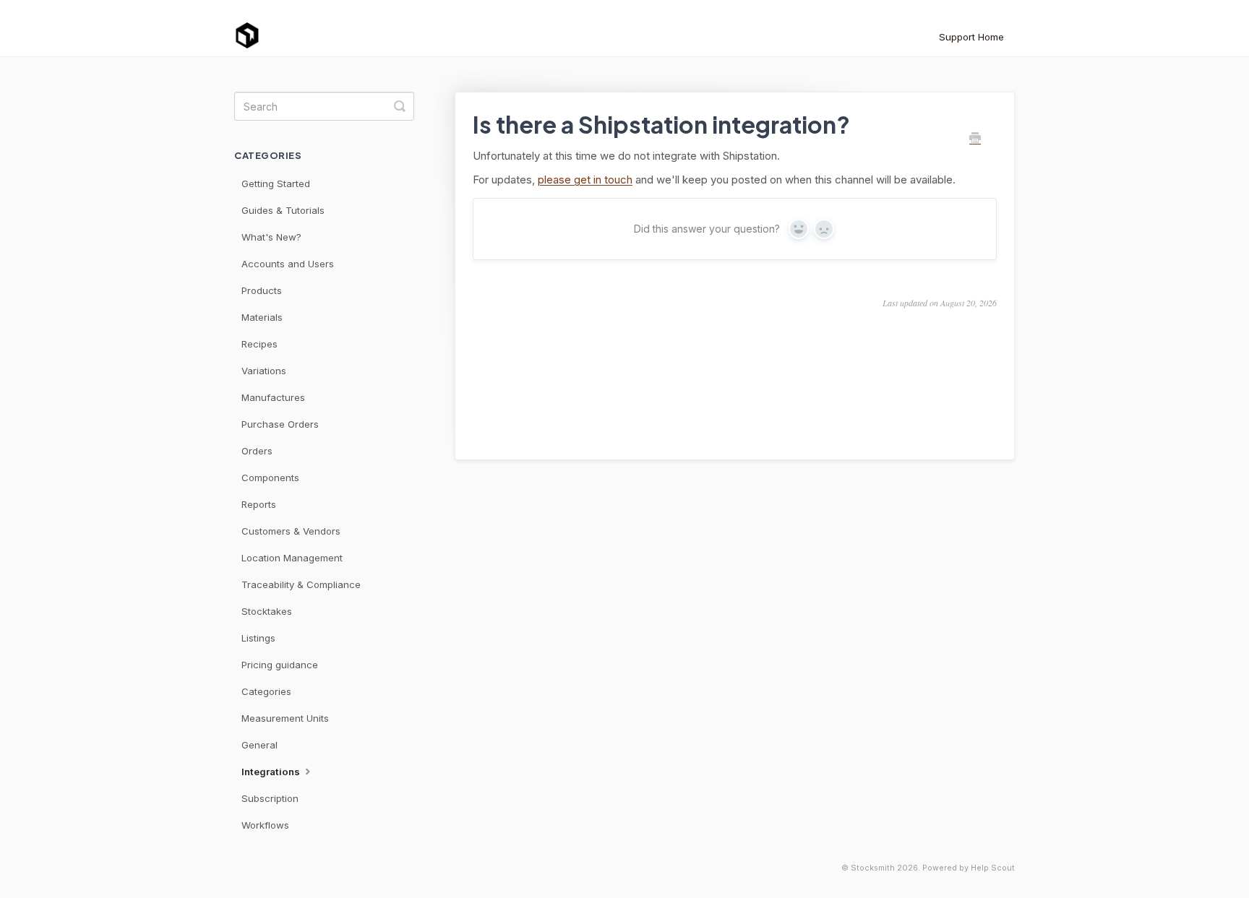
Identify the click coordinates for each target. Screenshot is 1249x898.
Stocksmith (873, 868)
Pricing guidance (279, 664)
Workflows (265, 825)
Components (270, 477)
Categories (266, 691)
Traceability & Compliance (301, 584)
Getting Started (275, 183)
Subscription (270, 798)
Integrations (271, 771)
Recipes (259, 344)
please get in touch (585, 179)
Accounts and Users (287, 263)
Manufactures (273, 397)
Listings (258, 638)
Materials (262, 317)
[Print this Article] (975, 139)
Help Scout (993, 868)
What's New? (271, 237)
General (259, 745)
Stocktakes (266, 611)
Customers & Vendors (290, 531)
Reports (258, 504)
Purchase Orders (280, 424)
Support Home (971, 37)
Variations (263, 370)
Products (261, 290)
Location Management (292, 558)
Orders (256, 451)
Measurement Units (285, 718)
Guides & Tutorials (283, 210)
